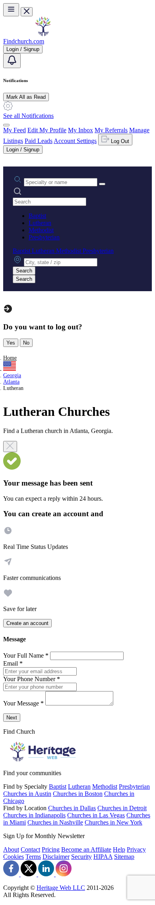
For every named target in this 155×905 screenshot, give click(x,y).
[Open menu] (11, 9)
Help (119, 849)
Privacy (136, 849)
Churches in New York (113, 822)
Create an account (27, 623)
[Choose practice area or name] (102, 184)
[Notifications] (12, 60)
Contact (30, 849)
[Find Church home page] (43, 34)
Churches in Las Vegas (96, 815)
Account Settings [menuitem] (75, 140)
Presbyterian (44, 237)
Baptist (37, 215)
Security (81, 856)
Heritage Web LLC (61, 887)
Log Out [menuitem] (119, 141)
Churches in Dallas (72, 808)
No (26, 343)
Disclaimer (56, 856)
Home (10, 358)
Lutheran (40, 222)
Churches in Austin (27, 793)
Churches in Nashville (55, 822)
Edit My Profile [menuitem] (46, 130)
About (11, 849)
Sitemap (124, 856)
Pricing (51, 849)
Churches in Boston (78, 793)
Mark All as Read (26, 97)
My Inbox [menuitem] (80, 130)
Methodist (41, 230)
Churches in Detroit (122, 808)
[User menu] (6, 125)
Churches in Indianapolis (34, 815)
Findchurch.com (23, 41)
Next (11, 718)
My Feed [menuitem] (14, 130)
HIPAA (102, 856)
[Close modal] (10, 446)
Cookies (13, 856)
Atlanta (11, 382)
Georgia (12, 375)
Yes (10, 343)
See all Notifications (28, 115)
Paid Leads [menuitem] (38, 140)
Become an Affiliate (86, 849)
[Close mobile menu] (27, 11)
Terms (33, 856)
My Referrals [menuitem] (111, 130)
